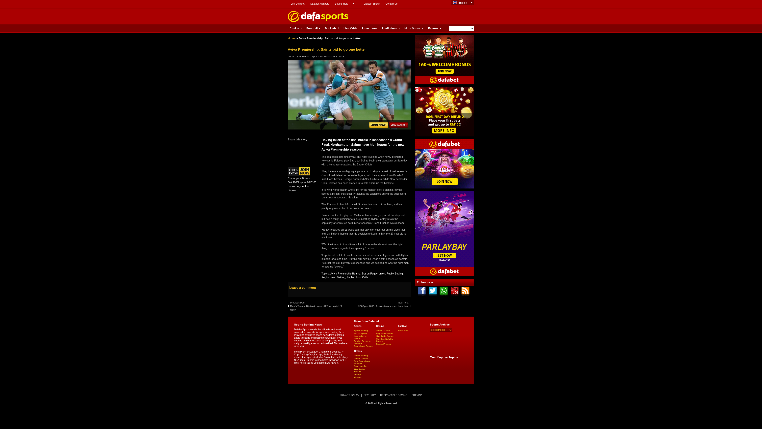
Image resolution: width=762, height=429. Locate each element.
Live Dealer (359, 369)
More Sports (412, 28)
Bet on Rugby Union (373, 273)
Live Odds (350, 28)
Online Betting (361, 356)
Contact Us (391, 3)
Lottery (357, 374)
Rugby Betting (395, 273)
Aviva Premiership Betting (345, 273)
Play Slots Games (385, 333)
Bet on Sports (360, 333)
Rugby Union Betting (333, 277)
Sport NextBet (360, 366)
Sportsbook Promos (363, 346)
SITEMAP (417, 395)
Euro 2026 (403, 330)
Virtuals (358, 377)
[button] (472, 28)
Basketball (332, 28)
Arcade (357, 372)
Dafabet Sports (372, 3)
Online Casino (383, 330)
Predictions (389, 28)
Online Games (361, 358)
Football (312, 28)
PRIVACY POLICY (349, 395)
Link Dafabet (297, 3)
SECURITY (370, 395)
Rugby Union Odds (357, 277)
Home (291, 38)
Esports (433, 28)
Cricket (294, 28)
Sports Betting (361, 330)
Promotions (369, 28)
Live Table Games (385, 336)
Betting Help (341, 3)
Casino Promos (383, 344)
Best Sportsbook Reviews (362, 362)
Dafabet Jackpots (319, 3)
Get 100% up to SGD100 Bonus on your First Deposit (302, 186)
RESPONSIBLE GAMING (393, 395)
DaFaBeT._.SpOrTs (309, 56)
